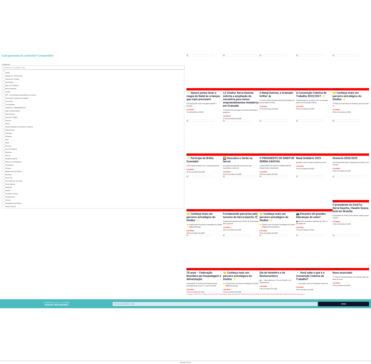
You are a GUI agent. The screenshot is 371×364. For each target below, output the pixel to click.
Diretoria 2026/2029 (345, 158)
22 (228, 294)
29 (244, 294)
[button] (2, 60)
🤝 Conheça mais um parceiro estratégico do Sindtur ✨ (347, 96)
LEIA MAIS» (190, 110)
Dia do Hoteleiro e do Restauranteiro (272, 274)
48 (285, 294)
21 (226, 294)
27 (239, 294)
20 (224, 294)
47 (283, 294)
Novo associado (342, 272)
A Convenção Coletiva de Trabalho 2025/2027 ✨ (311, 94)
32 (250, 294)
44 (276, 294)
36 (258, 294)
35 (256, 294)
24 (233, 294)
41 (269, 294)
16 (216, 294)
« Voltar (189, 294)
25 (235, 294)
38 (263, 294)
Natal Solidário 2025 (308, 158)
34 (254, 294)
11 (206, 294)
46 (280, 294)
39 (265, 294)
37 (261, 294)
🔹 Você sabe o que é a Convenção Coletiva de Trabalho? (310, 276)
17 (218, 294)
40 (267, 294)
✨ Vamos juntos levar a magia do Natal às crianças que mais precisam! (203, 96)
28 (241, 294)
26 (237, 294)
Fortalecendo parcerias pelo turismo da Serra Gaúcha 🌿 (240, 215)
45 (278, 294)
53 (296, 294)
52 (293, 294)
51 (291, 294)
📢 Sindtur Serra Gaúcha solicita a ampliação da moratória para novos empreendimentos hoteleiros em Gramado (241, 99)
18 (220, 294)
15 (214, 294)
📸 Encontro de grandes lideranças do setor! (311, 215)
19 (222, 294)
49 (287, 294)
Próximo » (301, 294)
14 (212, 294)
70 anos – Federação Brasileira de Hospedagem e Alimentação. (203, 276)
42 (271, 294)
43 (274, 294)
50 (289, 294)
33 (252, 294)
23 (230, 294)
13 (210, 294)
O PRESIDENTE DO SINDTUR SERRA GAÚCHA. (277, 160)
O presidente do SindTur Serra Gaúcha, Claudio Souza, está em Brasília (351, 208)
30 (246, 294)
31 (248, 294)
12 (208, 294)
